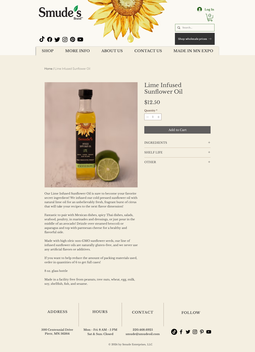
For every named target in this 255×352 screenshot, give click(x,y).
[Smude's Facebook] (181, 332)
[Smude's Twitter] (188, 332)
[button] (210, 17)
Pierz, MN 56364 (57, 333)
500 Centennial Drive (57, 329)
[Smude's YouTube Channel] (209, 332)
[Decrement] (147, 117)
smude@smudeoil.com (143, 334)
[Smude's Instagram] (195, 332)
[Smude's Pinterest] (202, 332)
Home (48, 68)
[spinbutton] (153, 117)
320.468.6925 (143, 329)
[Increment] (159, 117)
